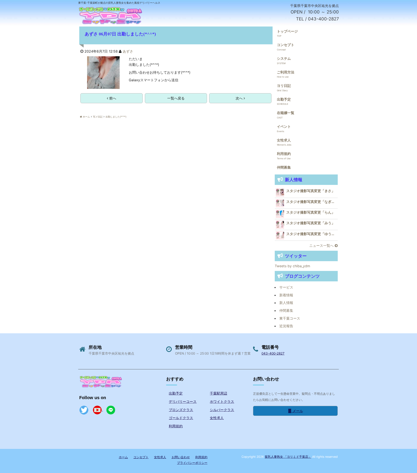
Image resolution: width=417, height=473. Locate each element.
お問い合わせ (181, 457)
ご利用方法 (285, 72)
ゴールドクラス (181, 418)
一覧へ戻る (176, 98)
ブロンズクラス (181, 410)
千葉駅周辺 (218, 393)
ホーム (123, 457)
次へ (240, 98)
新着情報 (286, 295)
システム (284, 58)
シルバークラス (222, 410)
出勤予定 (284, 99)
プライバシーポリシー (192, 463)
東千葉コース (289, 318)
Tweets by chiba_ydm (292, 266)
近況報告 (286, 326)
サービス (286, 287)
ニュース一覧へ (322, 245)
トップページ (287, 31)
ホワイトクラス (222, 401)
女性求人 (284, 140)
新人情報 (286, 302)
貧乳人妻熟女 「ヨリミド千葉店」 (288, 456)
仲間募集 (284, 167)
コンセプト (285, 45)
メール (297, 411)
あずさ (128, 51)
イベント (284, 126)
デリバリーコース (183, 401)
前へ (112, 98)
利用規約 (284, 153)
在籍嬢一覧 (285, 113)
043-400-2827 (273, 353)
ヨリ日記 (284, 85)
